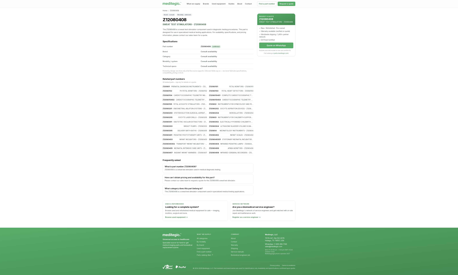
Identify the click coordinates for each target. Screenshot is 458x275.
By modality (201, 242)
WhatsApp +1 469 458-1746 (276, 244)
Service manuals (237, 252)
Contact (248, 4)
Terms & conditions (288, 265)
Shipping (234, 248)
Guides (231, 4)
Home (165, 11)
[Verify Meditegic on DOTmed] (168, 267)
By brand (200, 245)
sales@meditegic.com (273, 246)
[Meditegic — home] (172, 3)
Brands (206, 4)
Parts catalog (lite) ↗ (205, 255)
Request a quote (286, 4)
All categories (202, 238)
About (239, 4)
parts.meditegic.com (281, 53)
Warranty (234, 245)
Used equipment (219, 4)
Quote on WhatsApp (276, 45)
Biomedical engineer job (240, 255)
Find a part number (267, 4)
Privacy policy (275, 265)
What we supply (193, 4)
